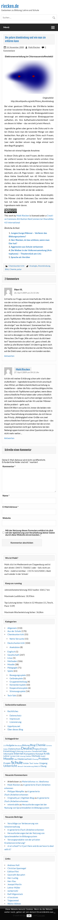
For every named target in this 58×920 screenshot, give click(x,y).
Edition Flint (13, 871)
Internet (19, 753)
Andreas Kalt (13, 865)
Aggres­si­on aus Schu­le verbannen (27, 246)
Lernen (13, 756)
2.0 (4, 745)
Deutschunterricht (16, 643)
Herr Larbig (12, 878)
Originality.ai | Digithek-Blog (20, 798)
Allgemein (12, 628)
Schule (17, 762)
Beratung (18, 745)
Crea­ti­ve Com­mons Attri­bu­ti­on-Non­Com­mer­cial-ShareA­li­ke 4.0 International (28, 219)
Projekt (7, 763)
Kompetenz (29, 753)
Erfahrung (19, 751)
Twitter (36, 763)
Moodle (10, 664)
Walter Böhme (14, 903)
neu (15, 759)
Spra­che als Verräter (20, 257)
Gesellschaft (13, 655)
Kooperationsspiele (19, 688)
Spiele (10, 671)
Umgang (43, 763)
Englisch (11, 651)
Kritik (47, 753)
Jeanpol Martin (14, 884)
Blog (32, 745)
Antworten (9, 356)
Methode (36, 756)
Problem (43, 758)
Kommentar (9, 466)
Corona (49, 745)
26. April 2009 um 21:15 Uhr (26, 293)
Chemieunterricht (16, 266)
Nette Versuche (17, 638)
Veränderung (29, 766)
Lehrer (6, 756)
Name (6, 496)
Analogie (33, 266)
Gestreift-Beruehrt (16, 874)
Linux (10, 658)
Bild (7, 269)
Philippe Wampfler (15, 791)
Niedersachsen (25, 758)
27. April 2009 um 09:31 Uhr (26, 372)
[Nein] (54, 912)
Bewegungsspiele (18, 675)
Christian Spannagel (16, 868)
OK (29, 916)
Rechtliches (12, 711)
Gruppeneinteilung (18, 681)
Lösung (22, 756)
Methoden (12, 661)
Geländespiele (16, 678)
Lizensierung (15, 722)
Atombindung (44, 266)
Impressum (15, 718)
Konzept (39, 754)
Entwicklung (9, 751)
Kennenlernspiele (18, 684)
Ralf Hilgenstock (15, 894)
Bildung (26, 745)
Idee (44, 751)
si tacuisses (12, 897)
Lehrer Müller (13, 887)
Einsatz (43, 749)
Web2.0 (37, 766)
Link (17, 756)
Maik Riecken (34, 47)
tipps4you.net (13, 726)
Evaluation (28, 751)
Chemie (12, 269)
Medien (28, 756)
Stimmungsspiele (17, 691)
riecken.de (10, 6)
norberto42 (12, 891)
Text (31, 763)
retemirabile (13, 804)
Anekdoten (15, 647)
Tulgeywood (13, 900)
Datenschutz (15, 715)
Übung (43, 766)
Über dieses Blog (15, 729)
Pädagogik (12, 667)
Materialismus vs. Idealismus (35, 781)
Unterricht (10, 766)
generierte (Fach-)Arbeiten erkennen (25, 829)
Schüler (26, 763)
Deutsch (27, 748)
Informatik (8, 753)
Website (7, 518)
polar (19, 269)
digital (37, 749)
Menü (6, 27)
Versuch (20, 766)
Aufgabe (10, 745)
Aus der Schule (14, 631)
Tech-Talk (11, 695)
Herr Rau (11, 881)
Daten (5, 749)
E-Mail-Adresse (10, 507)
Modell (43, 756)
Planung (35, 759)
